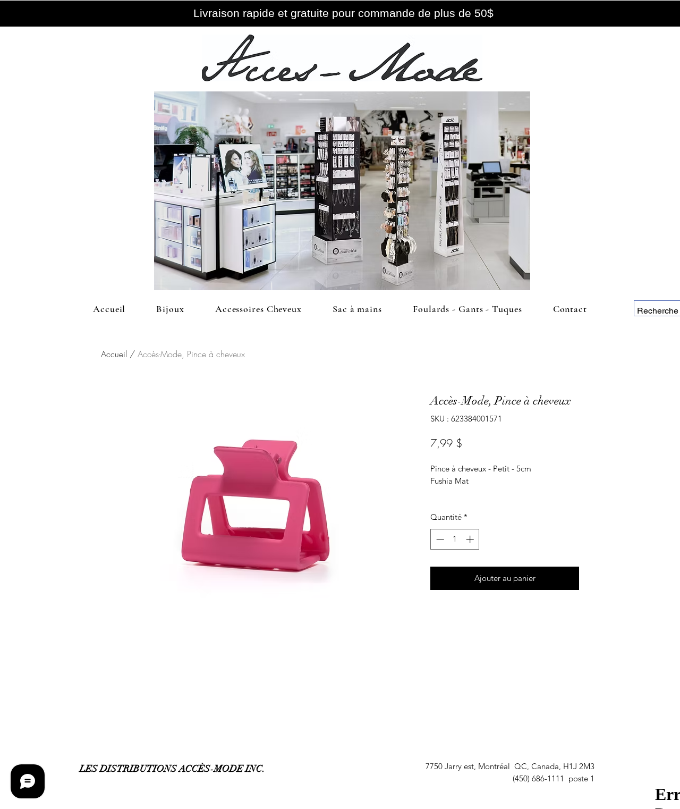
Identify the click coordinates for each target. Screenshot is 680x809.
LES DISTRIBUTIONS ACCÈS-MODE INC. (172, 768)
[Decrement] (439, 539)
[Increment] (471, 539)
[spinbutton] (455, 539)
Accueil (114, 354)
